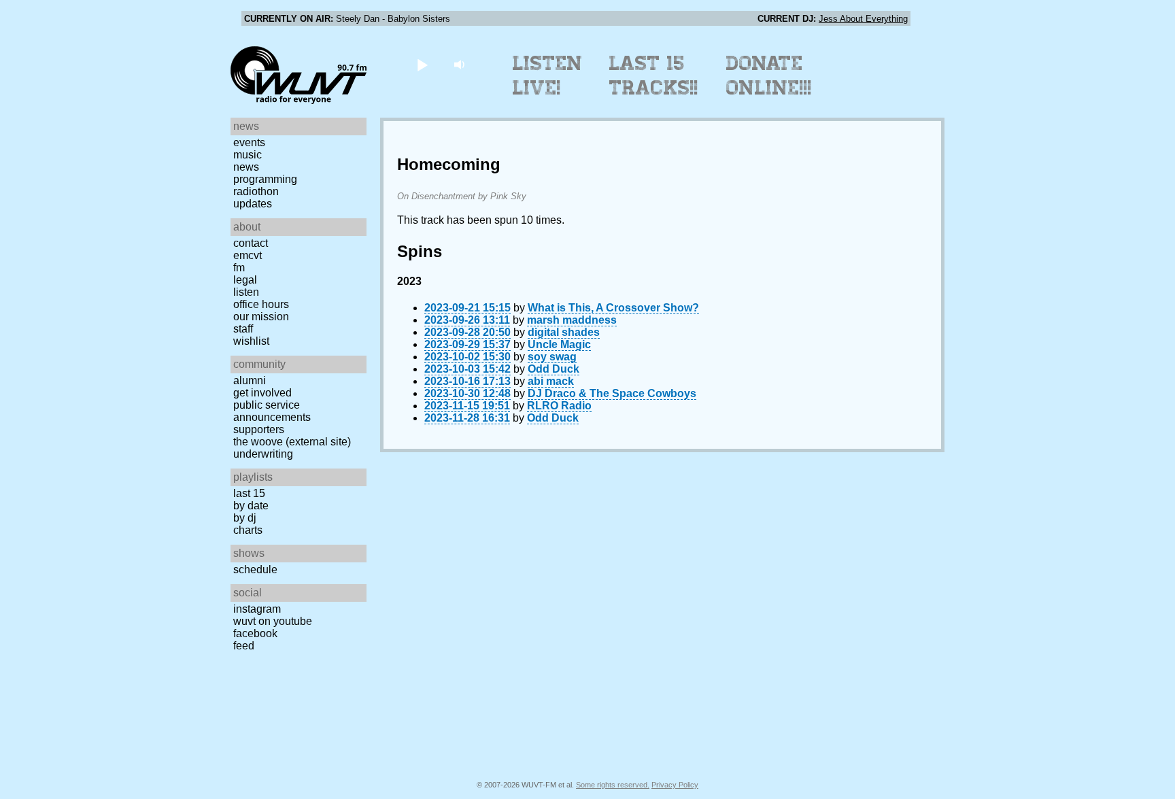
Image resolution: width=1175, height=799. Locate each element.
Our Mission (261, 316)
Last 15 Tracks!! (653, 75)
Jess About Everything (863, 19)
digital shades (564, 332)
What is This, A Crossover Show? (613, 307)
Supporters (258, 429)
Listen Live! (548, 75)
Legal (245, 280)
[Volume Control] (460, 64)
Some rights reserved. (612, 785)
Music (247, 154)
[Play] (422, 64)
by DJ (244, 518)
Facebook (255, 633)
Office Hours (261, 304)
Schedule (255, 569)
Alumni (249, 380)
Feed (243, 645)
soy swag (552, 356)
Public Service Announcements (272, 411)
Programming (265, 179)
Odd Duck (553, 369)
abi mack (551, 381)
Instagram (257, 609)
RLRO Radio (559, 405)
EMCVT (247, 255)
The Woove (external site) (292, 441)
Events (249, 142)
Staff (243, 329)
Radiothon (256, 191)
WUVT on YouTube (272, 621)
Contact (250, 243)
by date (251, 505)
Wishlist (251, 341)
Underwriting (263, 454)
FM (239, 267)
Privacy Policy (674, 785)
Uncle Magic (559, 344)
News (246, 167)
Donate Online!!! (769, 75)
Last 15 (249, 493)
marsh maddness (572, 320)
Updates (252, 203)
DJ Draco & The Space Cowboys (612, 393)
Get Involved (262, 392)
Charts (247, 530)
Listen (246, 292)
